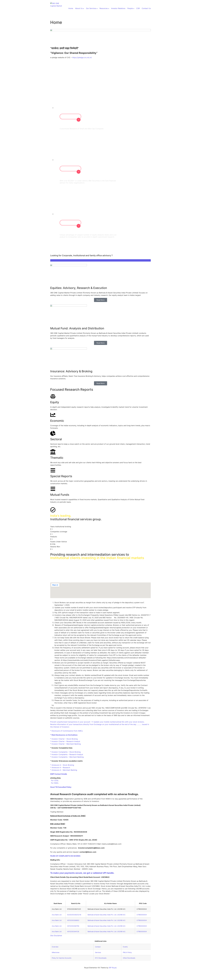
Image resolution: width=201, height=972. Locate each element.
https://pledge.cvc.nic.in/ (82, 57)
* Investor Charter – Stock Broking (64, 739)
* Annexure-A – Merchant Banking (63, 770)
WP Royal (112, 968)
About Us (79, 8)
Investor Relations (118, 8)
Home (70, 8)
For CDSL (54, 780)
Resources (104, 8)
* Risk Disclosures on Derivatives (63, 735)
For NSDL (54, 783)
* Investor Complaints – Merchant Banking (67, 757)
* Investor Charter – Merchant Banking (65, 744)
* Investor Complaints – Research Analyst (66, 754)
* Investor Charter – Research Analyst (65, 741)
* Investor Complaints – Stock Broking (65, 752)
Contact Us (146, 8)
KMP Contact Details (58, 774)
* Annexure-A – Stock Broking (62, 765)
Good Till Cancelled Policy (60, 787)
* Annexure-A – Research (60, 767)
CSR (138, 8)
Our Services (91, 8)
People (130, 8)
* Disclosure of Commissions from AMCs (66, 731)
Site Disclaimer (56, 935)
